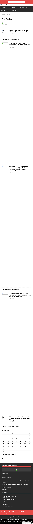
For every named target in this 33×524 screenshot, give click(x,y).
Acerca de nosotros (6, 477)
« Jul (3, 451)
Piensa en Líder (5, 10)
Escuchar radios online (8, 506)
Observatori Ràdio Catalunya (9, 496)
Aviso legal (4, 489)
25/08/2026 (12, 47)
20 (16, 444)
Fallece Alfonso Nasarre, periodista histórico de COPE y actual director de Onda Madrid (19, 44)
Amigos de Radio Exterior (9, 499)
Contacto (14, 10)
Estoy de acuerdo (27, 523)
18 (8, 444)
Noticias (3, 7)
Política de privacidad (7, 487)
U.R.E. (4, 501)
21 (20, 444)
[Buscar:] (16, 1)
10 (3, 441)
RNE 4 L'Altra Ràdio (7, 497)
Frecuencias (13, 7)
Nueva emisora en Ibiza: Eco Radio (13, 23)
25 (8, 446)
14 (20, 441)
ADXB (4, 502)
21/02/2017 (12, 33)
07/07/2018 (4, 24)
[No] (32, 523)
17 (3, 444)
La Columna (23, 7)
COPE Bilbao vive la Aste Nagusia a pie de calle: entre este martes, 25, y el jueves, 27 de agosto (20, 418)
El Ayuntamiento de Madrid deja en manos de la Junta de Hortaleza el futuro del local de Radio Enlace (20, 295)
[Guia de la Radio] (4, 4)
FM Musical (5, 504)
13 (16, 441)
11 (8, 441)
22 (25, 444)
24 (3, 446)
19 (12, 444)
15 (25, 441)
